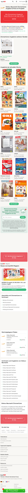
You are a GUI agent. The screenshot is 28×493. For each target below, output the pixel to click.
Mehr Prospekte (14, 63)
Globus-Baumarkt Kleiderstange (10, 384)
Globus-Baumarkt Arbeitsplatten (10, 393)
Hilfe (1, 484)
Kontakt (15, 486)
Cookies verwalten (18, 487)
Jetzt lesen (14, 289)
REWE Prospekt (4, 451)
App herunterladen (4, 469)
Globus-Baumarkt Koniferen (9, 370)
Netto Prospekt (4, 458)
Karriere (2, 442)
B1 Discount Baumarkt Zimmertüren (11, 307)
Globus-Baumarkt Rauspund (9, 388)
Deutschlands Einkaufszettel (6, 465)
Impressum (16, 484)
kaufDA (3, 430)
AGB (1, 487)
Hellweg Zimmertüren (8, 309)
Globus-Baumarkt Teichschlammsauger (12, 396)
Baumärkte (13, 430)
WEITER (14, 19)
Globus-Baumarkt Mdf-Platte (9, 377)
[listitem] (7, 49)
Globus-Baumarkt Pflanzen (9, 365)
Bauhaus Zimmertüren (8, 300)
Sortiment (4, 432)
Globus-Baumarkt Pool (8, 374)
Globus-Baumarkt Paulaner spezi (10, 379)
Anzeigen (24, 4)
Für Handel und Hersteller (6, 440)
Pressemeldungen (4, 471)
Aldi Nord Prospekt (4, 456)
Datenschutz (3, 486)
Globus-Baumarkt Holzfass (9, 367)
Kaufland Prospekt (4, 449)
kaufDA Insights (4, 467)
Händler (8, 430)
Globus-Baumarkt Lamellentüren (10, 398)
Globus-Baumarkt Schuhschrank (10, 381)
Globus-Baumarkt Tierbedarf (9, 391)
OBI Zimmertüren (7, 302)
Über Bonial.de (3, 439)
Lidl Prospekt (3, 460)
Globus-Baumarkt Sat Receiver (10, 386)
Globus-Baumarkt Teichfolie (9, 372)
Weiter (22, 217)
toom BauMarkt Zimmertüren (9, 304)
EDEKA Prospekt (4, 447)
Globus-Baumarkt (21, 430)
